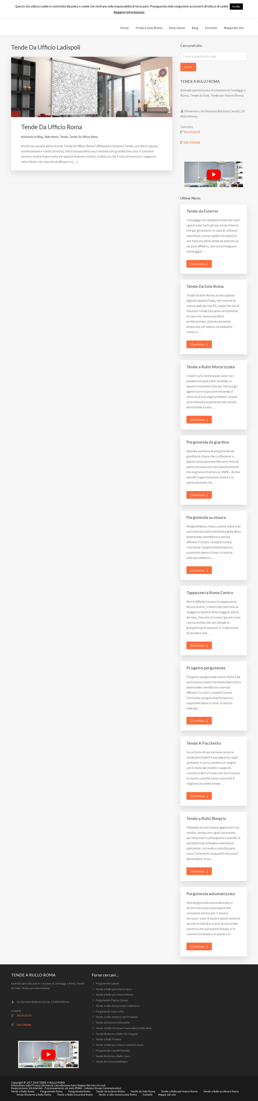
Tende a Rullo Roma (22, 1091)
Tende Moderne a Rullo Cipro (113, 1056)
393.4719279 (191, 132)
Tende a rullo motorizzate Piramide (117, 1017)
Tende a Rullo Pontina (108, 1039)
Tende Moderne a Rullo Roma (33, 1094)
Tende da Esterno (202, 210)
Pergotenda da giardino (207, 442)
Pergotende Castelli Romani (112, 1050)
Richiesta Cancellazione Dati (59, 1085)
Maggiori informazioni (129, 12)
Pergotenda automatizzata (210, 893)
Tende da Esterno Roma (110, 1091)
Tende (64, 137)
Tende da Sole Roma (143, 1091)
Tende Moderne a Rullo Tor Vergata (117, 1034)
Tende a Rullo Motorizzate (210, 366)
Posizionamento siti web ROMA (63, 1088)
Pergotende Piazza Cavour (112, 1000)
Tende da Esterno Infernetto (113, 1022)
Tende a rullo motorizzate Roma (118, 1094)
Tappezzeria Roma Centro (209, 592)
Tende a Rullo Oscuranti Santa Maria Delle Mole (124, 1028)
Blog (40, 137)
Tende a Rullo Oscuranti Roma (75, 1094)
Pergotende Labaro (107, 983)
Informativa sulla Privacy (25, 1085)
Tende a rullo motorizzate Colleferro (117, 1006)
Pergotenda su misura (206, 517)
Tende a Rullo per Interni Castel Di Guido (120, 1045)
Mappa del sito (86, 1085)
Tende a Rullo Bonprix (206, 818)
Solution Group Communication (102, 1088)
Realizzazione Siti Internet (27, 1088)
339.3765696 (191, 142)
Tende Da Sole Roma (205, 286)
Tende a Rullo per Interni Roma (179, 1091)
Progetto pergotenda (205, 667)
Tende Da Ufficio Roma (51, 126)
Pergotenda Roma (79, 1091)
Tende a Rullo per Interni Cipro (114, 989)
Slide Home (51, 137)
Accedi (101, 1085)
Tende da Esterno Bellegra (112, 1061)
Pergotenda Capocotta (110, 1011)
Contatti (147, 1094)
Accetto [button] (236, 6)
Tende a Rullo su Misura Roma (221, 1091)
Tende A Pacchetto (203, 743)
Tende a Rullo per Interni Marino (114, 994)
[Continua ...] (201, 265)
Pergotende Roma (51, 1091)
